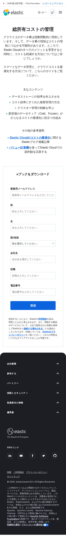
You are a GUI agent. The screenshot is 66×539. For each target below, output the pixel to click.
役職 (12, 269)
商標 (9, 472)
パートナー (13, 383)
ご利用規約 (18, 472)
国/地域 (14, 237)
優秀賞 (10, 412)
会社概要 (11, 363)
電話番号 (15, 285)
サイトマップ (13, 476)
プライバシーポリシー (36, 472)
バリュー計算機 (19, 147)
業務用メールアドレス (22, 188)
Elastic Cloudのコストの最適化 (30, 137)
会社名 (14, 252)
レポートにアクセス (53, 3)
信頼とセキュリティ (17, 393)
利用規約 (43, 319)
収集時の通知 (13, 524)
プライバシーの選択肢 (32, 524)
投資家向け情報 (15, 402)
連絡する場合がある (33, 328)
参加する (11, 373)
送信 (33, 305)
